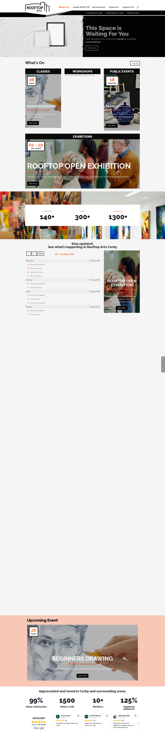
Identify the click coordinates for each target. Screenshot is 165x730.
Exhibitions (34, 172)
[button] (54, 722)
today (40, 253)
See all (135, 63)
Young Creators (35, 314)
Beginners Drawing (41, 106)
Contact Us (128, 7)
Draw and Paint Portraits (37, 303)
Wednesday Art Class (36, 272)
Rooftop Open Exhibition (79, 165)
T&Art (110, 106)
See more (33, 123)
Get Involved (98, 7)
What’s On (64, 7)
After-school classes (36, 276)
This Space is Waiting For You (107, 29)
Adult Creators (36, 110)
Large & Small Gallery (50, 172)
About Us (113, 7)
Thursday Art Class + (36, 287)
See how (92, 46)
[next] (34, 253)
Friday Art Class (35, 299)
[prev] (28, 253)
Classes (46, 110)
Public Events (114, 110)
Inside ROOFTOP (81, 7)
